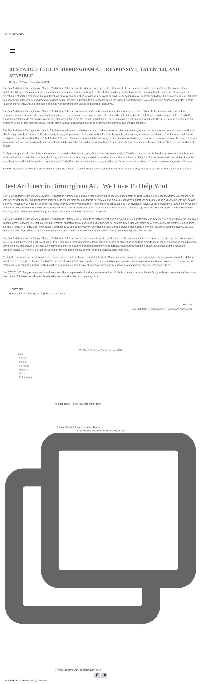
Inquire (22, 362)
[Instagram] (104, 675)
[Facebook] (97, 675)
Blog (20, 354)
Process (23, 373)
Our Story (24, 365)
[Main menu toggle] (12, 51)
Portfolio (23, 369)
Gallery (23, 358)
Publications (25, 377)
